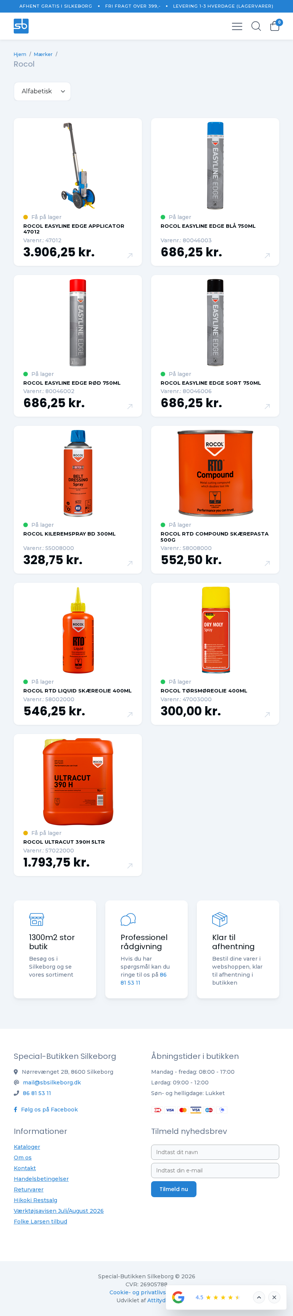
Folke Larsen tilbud (40, 1221)
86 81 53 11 (37, 1093)
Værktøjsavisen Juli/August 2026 (59, 1210)
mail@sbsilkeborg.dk (52, 1082)
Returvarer (28, 1189)
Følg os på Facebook (48, 1109)
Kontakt (25, 1168)
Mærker (43, 54)
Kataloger (27, 1146)
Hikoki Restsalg (35, 1200)
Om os (23, 1157)
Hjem (20, 54)
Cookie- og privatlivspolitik (146, 1292)
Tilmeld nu (173, 1189)
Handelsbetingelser (41, 1178)
